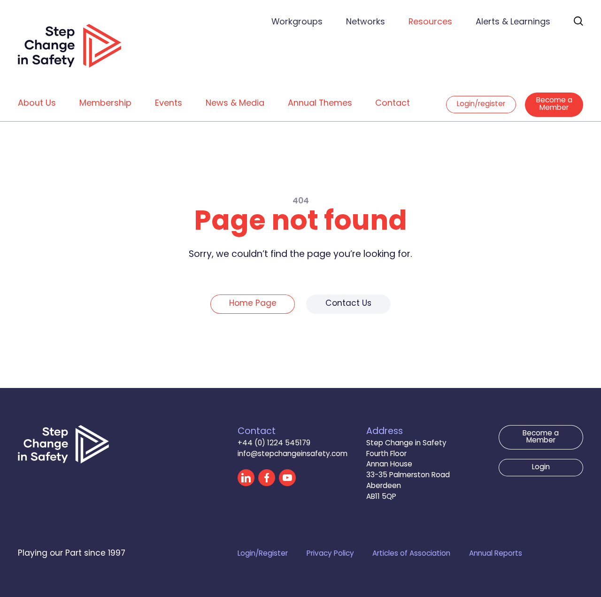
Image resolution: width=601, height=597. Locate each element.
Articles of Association (411, 554)
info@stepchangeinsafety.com (292, 454)
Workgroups (297, 22)
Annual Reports (495, 554)
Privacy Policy (330, 554)
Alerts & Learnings (513, 22)
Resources (430, 22)
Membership (105, 103)
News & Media (235, 103)
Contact (392, 103)
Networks (365, 22)
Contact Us (348, 303)
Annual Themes (320, 103)
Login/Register (263, 554)
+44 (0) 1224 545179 (274, 444)
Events (168, 103)
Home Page (253, 303)
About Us (37, 103)
